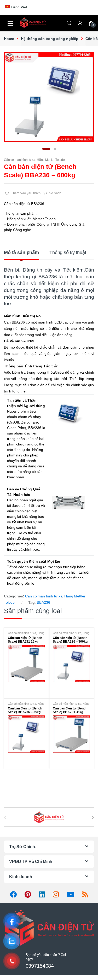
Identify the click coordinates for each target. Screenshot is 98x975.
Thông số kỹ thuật (67, 252)
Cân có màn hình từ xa (19, 160)
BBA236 (43, 602)
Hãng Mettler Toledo (51, 160)
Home (9, 39)
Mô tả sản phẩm (21, 252)
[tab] (21, 255)
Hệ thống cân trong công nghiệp (49, 39)
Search (69, 23)
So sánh (55, 193)
